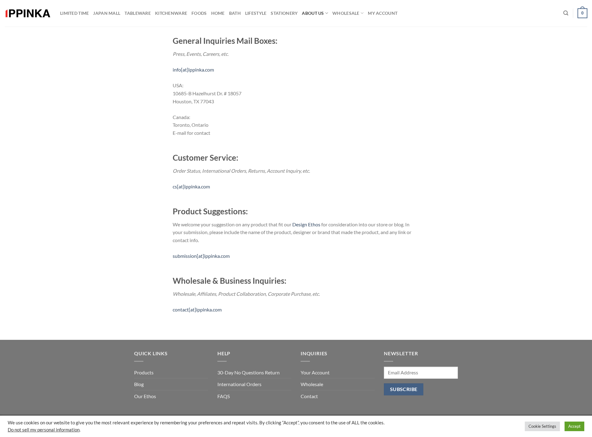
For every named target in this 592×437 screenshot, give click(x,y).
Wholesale (346, 13)
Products (144, 372)
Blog (139, 384)
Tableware (138, 13)
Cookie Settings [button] (542, 426)
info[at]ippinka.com (193, 69)
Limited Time (74, 13)
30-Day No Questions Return (248, 372)
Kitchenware (171, 13)
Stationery (284, 13)
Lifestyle (256, 13)
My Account (382, 13)
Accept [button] (574, 426)
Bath (235, 13)
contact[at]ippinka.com (197, 309)
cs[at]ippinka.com (191, 186)
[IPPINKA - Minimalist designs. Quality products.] (28, 13)
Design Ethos (306, 224)
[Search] (565, 13)
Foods (199, 13)
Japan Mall (106, 13)
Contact (309, 396)
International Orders (239, 384)
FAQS (223, 396)
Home (218, 13)
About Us (313, 13)
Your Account (315, 372)
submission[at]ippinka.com (201, 256)
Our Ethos (145, 396)
